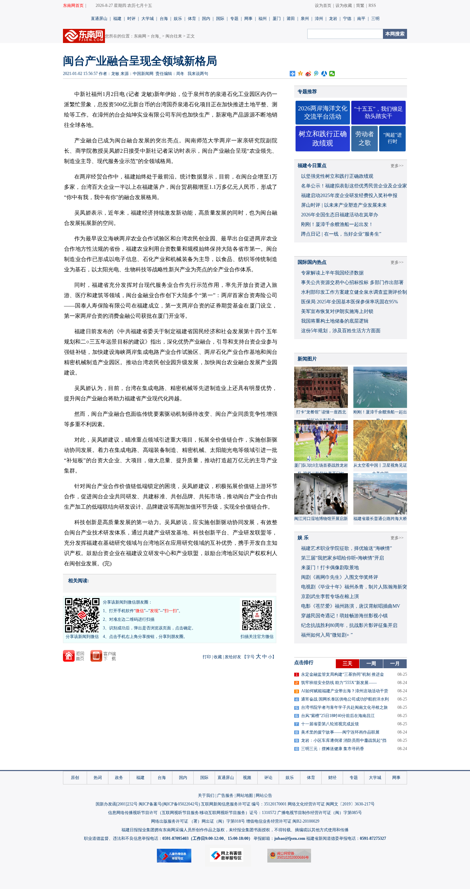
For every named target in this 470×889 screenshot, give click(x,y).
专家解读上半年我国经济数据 (332, 272)
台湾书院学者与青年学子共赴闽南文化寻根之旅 (344, 707)
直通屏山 (99, 18)
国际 (220, 18)
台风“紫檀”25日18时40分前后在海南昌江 (338, 715)
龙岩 (333, 18)
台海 (164, 18)
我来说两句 (198, 73)
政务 (119, 777)
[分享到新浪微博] (308, 73)
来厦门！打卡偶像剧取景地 (330, 567)
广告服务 (225, 795)
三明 (375, 18)
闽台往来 (173, 36)
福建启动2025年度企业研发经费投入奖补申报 (349, 195)
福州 (262, 18)
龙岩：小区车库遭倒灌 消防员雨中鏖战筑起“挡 (343, 740)
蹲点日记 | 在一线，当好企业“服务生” (341, 234)
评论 (268, 777)
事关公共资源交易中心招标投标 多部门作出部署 (352, 282)
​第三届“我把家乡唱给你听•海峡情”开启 (342, 558)
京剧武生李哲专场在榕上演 (330, 596)
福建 (117, 18)
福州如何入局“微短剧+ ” (327, 635)
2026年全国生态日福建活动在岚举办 (339, 214)
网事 (248, 18)
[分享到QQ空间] (300, 73)
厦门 (277, 18)
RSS (372, 5)
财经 (332, 777)
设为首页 (323, 5)
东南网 (140, 36)
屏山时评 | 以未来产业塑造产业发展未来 (344, 205)
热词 (98, 777)
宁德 (347, 18)
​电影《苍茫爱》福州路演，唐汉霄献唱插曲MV (350, 606)
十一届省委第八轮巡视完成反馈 (330, 724)
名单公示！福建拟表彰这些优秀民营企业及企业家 (354, 185)
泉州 (305, 18)
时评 (131, 18)
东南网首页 (73, 5)
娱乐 (178, 18)
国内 (206, 18)
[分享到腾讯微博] (316, 73)
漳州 (319, 18)
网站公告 (264, 795)
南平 (361, 18)
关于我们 (206, 795)
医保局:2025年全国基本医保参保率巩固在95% (349, 301)
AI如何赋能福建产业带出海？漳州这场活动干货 (344, 691)
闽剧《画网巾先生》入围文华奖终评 (339, 577)
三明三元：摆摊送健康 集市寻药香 (332, 748)
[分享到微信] (332, 73)
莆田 (291, 18)
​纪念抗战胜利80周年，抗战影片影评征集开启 (349, 625)
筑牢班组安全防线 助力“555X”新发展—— (339, 682)
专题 (234, 18)
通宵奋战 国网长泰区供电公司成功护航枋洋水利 (345, 699)
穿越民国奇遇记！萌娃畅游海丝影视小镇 (344, 615)
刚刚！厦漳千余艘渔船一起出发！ (337, 224)
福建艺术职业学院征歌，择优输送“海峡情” (346, 548)
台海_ (156, 36)
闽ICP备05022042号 (181, 804)
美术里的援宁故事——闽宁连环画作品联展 (340, 732)
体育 (192, 18)
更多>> (397, 165)
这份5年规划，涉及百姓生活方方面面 (341, 330)
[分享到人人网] (324, 73)
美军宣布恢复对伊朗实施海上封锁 (337, 311)
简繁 (360, 5)
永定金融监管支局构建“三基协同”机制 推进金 (342, 674)
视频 (247, 777)
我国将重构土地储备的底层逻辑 (334, 321)
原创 (75, 777)
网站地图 (244, 795)
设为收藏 (343, 5)
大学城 (147, 18)
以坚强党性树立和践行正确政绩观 (337, 176)
